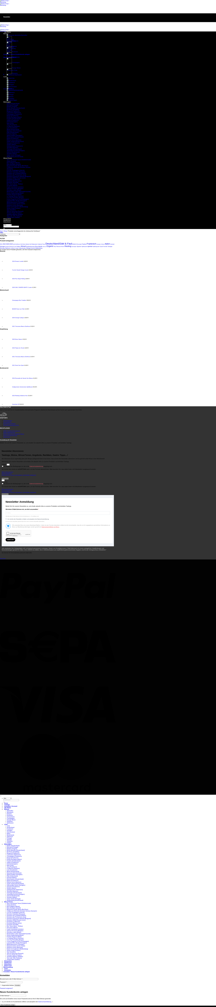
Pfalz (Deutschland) (13, 132)
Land (6, 824)
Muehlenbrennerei (30, 246)
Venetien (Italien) (12, 153)
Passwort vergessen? (6, 988)
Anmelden (17, 985)
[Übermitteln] (4, 228)
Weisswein (15, 41)
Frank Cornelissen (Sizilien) (15, 187)
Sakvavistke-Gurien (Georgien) (16, 885)
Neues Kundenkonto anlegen (8, 1004)
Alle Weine (7, 32)
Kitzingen (2, 246)
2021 (1, 244)
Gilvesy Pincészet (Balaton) (15, 188)
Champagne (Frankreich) (14, 114)
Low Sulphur (17, 246)
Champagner (16, 62)
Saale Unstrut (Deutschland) (15, 141)
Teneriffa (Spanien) (12, 147)
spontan (89, 246)
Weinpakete (7, 219)
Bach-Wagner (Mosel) (13, 162)
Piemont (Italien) (12, 134)
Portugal (11, 94)
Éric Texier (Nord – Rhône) (15, 184)
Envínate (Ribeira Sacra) (14, 181)
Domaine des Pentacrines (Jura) (16, 175)
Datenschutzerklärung (44, 1001)
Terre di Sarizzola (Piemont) (15, 211)
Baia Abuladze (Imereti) (14, 164)
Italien (10, 88)
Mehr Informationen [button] (7, 472)
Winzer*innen (7, 158)
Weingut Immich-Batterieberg (34, 248)
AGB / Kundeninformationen (11, 431)
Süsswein (15, 73)
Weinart (5, 33)
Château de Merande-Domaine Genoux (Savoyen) (22, 911)
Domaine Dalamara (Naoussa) (16, 172)
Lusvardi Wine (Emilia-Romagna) (17, 200)
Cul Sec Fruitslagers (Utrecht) (15, 170)
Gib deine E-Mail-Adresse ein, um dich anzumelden (22, 509)
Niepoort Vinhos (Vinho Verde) (16, 203)
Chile (13, 78)
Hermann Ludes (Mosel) (14, 190)
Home (6, 803)
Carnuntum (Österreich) (14, 112)
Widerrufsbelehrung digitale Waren (13, 434)
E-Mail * (4, 464)
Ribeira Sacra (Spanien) (14, 140)
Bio (30, 244)
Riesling (68, 246)
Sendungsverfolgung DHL (11, 425)
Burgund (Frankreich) (13, 111)
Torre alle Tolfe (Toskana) (14, 216)
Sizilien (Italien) (11, 144)
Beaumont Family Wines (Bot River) (17, 165)
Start (1, 231)
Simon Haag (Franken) (13, 208)
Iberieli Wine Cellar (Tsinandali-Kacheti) (19, 191)
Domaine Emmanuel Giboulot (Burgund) (19, 176)
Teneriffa (105, 246)
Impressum (6, 437)
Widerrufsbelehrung (9, 432)
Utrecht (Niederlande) (13, 152)
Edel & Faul (65, 243)
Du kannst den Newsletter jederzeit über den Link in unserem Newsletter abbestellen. (25, 521)
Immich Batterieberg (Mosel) (15, 193)
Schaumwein (16, 57)
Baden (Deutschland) (13, 103)
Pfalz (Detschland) (12, 876)
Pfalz (55, 246)
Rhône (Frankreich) (12, 138)
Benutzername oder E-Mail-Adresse (11, 979)
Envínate (79, 244)
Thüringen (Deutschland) (14, 149)
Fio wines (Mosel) (12, 185)
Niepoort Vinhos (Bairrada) (15, 205)
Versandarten (7, 422)
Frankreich (11, 82)
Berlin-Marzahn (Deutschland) (16, 108)
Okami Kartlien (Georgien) (14, 135)
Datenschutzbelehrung (10, 435)
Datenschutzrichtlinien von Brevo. (50, 527)
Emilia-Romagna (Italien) (14, 117)
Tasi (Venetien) (11, 210)
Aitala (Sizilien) (11, 161)
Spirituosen (18, 75)
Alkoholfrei (24, 35)
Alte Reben (22, 244)
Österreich (11, 92)
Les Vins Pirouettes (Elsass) (15, 197)
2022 (4, 244)
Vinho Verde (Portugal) (13, 155)
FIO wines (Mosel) (12, 927)
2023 (7, 244)
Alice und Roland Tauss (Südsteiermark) (19, 159)
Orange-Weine (16, 68)
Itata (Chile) (10, 123)
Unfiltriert (13, 248)
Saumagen (74, 246)
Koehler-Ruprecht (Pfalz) (14, 194)
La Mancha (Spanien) (13, 126)
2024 (11, 244)
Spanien (11, 96)
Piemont (58, 246)
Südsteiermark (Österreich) (15, 146)
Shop (5, 231)
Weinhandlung (8, 967)
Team (6, 968)
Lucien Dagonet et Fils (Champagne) (18, 199)
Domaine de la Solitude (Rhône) (16, 173)
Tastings (7, 804)
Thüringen (109, 246)
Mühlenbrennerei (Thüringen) (15, 202)
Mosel (23, 246)
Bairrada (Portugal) (12, 105)
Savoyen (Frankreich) (13, 143)
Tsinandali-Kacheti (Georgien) (16, 150)
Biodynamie (34, 244)
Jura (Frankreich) (12, 125)
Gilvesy (103, 244)
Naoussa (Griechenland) (14, 131)
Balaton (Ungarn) (12, 106)
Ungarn (15, 100)
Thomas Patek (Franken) (14, 213)
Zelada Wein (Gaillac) (13, 217)
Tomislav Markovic (5, 248)
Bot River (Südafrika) (13, 109)
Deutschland (12, 80)
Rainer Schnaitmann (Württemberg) (17, 206)
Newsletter (6, 17)
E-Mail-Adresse (5, 995)
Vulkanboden (22, 248)
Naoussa (44, 246)
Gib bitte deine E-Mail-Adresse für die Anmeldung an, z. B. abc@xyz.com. (22, 516)
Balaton (27, 244)
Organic (49, 246)
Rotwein (14, 46)
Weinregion (7, 102)
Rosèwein (15, 51)
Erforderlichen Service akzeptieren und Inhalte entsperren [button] (19, 475)
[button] (3, 74)
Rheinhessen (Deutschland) (15, 137)
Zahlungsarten (7, 420)
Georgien (11, 84)
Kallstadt (112, 244)
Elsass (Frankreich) (12, 115)
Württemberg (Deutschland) (15, 156)
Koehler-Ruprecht (9, 246)
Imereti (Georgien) (12, 121)
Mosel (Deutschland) (13, 129)
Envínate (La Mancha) (13, 179)
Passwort (3, 982)
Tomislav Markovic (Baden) (15, 214)
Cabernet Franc (41, 244)
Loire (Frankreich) (12, 128)
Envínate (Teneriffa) (12, 182)
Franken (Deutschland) (14, 118)
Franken (84, 244)
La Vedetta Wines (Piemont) (15, 196)
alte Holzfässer (16, 244)
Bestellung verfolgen (9, 424)
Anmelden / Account (10, 806)
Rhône (62, 246)
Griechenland (12, 86)
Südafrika (11, 98)
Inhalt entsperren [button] (7, 473)
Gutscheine (7, 222)
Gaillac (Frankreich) (13, 120)
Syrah (101, 246)
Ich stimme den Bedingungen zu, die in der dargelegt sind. (28, 466)
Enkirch (74, 244)
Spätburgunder (96, 246)
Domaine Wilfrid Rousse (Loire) (16, 178)
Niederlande (19, 90)
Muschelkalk (38, 246)
